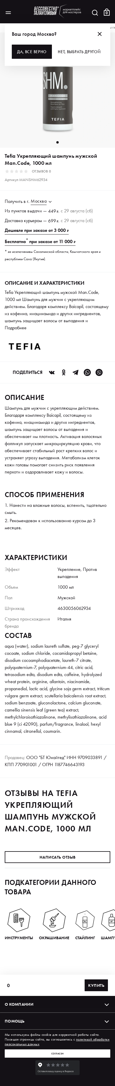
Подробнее (16, 328)
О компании (19, 1004)
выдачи (34, 211)
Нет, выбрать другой (79, 51)
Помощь (15, 1021)
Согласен (57, 1053)
